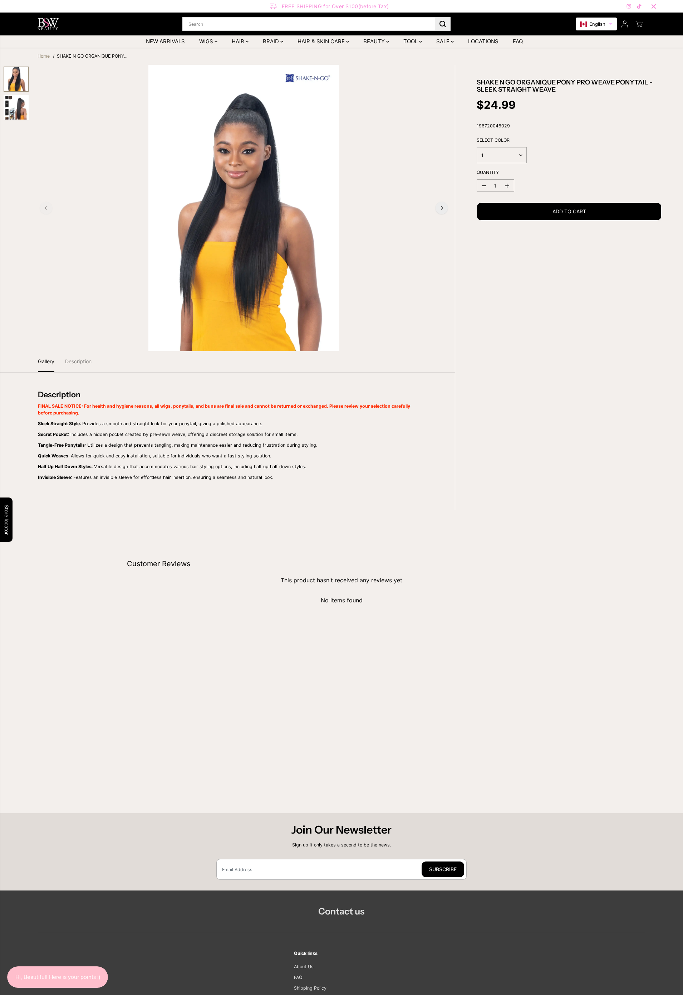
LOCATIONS (483, 41)
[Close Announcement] (654, 6)
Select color (493, 140)
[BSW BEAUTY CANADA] (48, 24)
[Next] (442, 208)
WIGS (207, 41)
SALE (443, 41)
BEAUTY (374, 41)
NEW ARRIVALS (165, 41)
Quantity (488, 172)
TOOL (411, 41)
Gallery (46, 361)
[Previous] (46, 208)
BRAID (271, 41)
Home (44, 56)
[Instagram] (629, 6)
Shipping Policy (310, 988)
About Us (304, 966)
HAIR (239, 41)
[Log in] (624, 24)
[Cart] (639, 24)
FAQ (518, 41)
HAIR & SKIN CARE (322, 41)
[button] (596, 24)
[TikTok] (639, 6)
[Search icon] (443, 24)
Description (78, 361)
